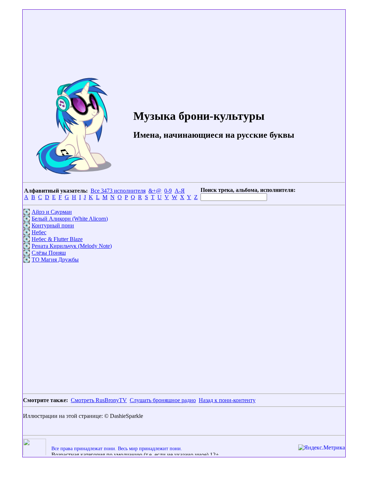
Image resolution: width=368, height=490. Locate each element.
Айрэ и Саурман (52, 212)
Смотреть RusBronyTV (99, 400)
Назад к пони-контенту (227, 400)
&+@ (154, 191)
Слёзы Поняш (49, 253)
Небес (39, 232)
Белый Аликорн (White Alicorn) (70, 219)
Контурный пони (53, 225)
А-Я (180, 191)
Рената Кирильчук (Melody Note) (72, 246)
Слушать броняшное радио (163, 400)
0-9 (168, 191)
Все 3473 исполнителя (118, 191)
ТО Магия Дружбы (55, 259)
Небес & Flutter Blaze (57, 239)
